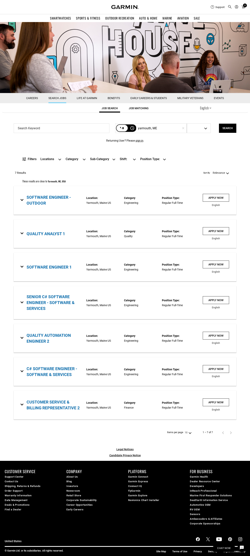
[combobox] (61, 128)
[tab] (109, 108)
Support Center (14, 476)
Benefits (114, 98)
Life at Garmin (87, 98)
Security (212, 551)
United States (13, 541)
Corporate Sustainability (81, 500)
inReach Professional (203, 490)
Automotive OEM (200, 504)
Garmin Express (138, 481)
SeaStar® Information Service (209, 500)
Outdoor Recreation (119, 18)
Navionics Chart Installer (143, 500)
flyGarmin (134, 490)
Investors (72, 486)
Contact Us (11, 481)
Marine (167, 18)
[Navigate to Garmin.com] (125, 7)
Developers (197, 486)
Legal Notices (125, 449)
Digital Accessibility (234, 551)
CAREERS (32, 98)
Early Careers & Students (148, 98)
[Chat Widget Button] (242, 548)
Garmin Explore (137, 495)
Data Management (16, 500)
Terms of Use (179, 551)
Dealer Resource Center (205, 481)
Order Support (13, 490)
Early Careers (74, 509)
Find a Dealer (13, 509)
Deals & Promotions (17, 504)
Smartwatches (60, 18)
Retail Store (73, 495)
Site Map (161, 551)
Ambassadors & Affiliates (206, 518)
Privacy (198, 551)
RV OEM (195, 509)
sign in (139, 140)
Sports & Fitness (88, 18)
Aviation (183, 18)
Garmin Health (199, 476)
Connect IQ (135, 486)
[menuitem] (218, 7)
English (204, 107)
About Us (72, 476)
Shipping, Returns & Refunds (23, 486)
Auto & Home (148, 18)
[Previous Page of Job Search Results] (223, 432)
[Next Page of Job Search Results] (231, 432)
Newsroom (73, 490)
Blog (69, 481)
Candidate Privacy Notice (125, 455)
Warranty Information (18, 495)
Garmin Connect (138, 476)
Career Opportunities (79, 504)
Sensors (195, 514)
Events (219, 98)
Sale (197, 18)
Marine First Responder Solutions (211, 495)
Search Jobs (57, 98)
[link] (125, 200)
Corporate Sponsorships (205, 523)
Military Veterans (190, 98)
